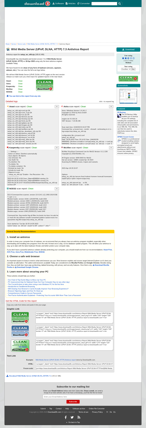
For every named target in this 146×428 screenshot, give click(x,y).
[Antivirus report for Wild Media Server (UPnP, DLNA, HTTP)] (44, 90)
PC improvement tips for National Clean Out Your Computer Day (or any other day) (39, 282)
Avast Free (107, 250)
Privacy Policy (97, 412)
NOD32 (41, 252)
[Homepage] (37, 3)
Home (8, 44)
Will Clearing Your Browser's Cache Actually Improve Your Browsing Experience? (38, 289)
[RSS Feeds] (78, 418)
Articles (72, 3)
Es (114, 412)
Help (67, 409)
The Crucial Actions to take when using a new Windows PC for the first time (36, 284)
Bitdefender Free (31, 252)
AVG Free (11, 252)
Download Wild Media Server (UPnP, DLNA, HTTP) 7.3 (30, 376)
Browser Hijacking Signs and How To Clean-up (25, 291)
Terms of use (83, 412)
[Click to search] (120, 3)
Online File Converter (97, 409)
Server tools (22, 44)
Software (59, 3)
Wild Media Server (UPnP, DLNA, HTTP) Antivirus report (56, 360)
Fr (107, 412)
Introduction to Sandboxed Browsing (21, 286)
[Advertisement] (73, 25)
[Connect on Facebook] (66, 418)
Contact (59, 409)
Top (50, 409)
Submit (43, 409)
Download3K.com (54, 412)
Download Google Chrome (27, 267)
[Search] (119, 3)
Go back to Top (74, 422)
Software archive (79, 409)
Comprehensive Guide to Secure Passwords (24, 293)
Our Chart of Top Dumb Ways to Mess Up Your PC (27, 280)
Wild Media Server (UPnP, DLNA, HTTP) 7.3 (42, 44)
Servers (13, 44)
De (111, 412)
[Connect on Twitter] (72, 418)
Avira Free (20, 252)
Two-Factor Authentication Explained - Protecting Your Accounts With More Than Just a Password (44, 295)
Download (129, 49)
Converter (85, 3)
